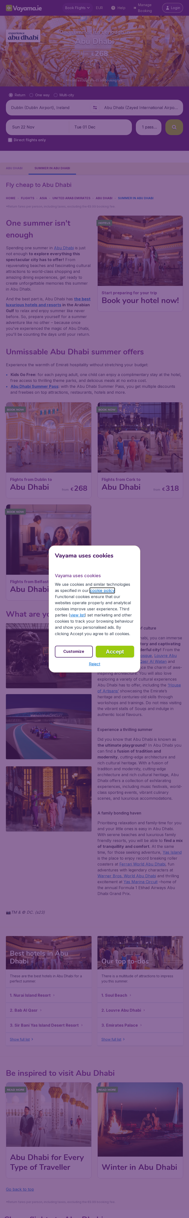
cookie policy (102, 590)
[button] (94, 663)
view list (77, 615)
